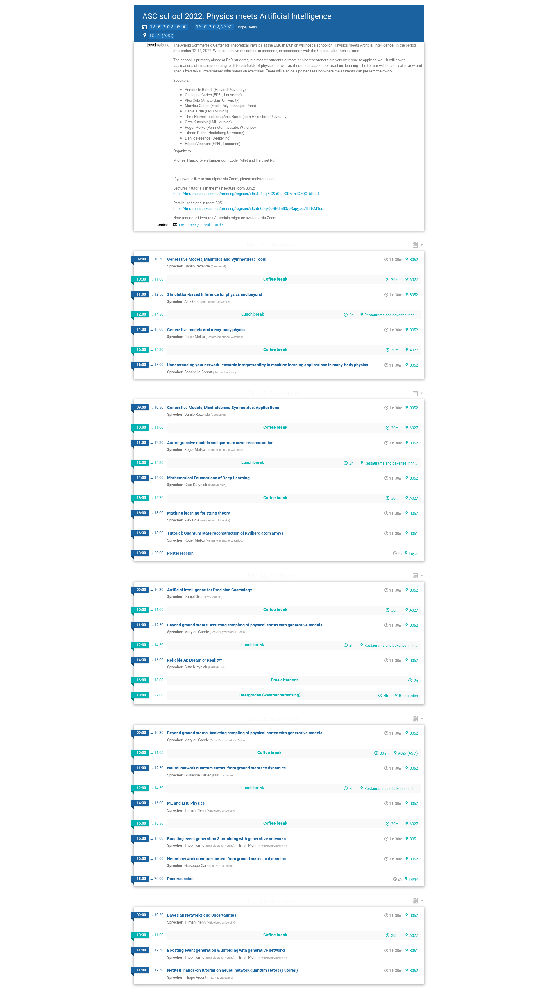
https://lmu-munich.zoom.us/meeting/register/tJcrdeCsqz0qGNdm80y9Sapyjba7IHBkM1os (248, 208)
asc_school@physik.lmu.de (200, 225)
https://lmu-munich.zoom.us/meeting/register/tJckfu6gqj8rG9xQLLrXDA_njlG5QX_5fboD (246, 193)
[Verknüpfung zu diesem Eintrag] (308, 245)
